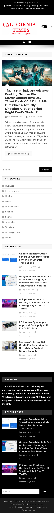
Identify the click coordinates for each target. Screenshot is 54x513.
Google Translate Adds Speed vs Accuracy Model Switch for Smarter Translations (34, 258)
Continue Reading (20, 154)
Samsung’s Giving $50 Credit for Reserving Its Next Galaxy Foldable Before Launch (33, 347)
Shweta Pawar (35, 116)
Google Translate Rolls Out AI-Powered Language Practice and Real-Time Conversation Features (35, 281)
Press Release (12, 206)
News (8, 201)
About (8, 6)
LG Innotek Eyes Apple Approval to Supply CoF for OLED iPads (33, 325)
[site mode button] (44, 26)
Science (9, 212)
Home (11, 507)
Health (8, 196)
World (8, 237)
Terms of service (17, 9)
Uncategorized (12, 232)
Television (10, 227)
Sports (8, 217)
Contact (17, 6)
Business (9, 186)
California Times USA (18, 386)
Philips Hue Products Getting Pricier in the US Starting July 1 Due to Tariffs (34, 304)
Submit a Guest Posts (35, 9)
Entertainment (12, 191)
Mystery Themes (36, 504)
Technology (10, 222)
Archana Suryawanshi (28, 270)
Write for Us (43, 6)
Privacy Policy (30, 6)
